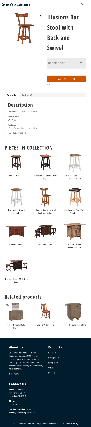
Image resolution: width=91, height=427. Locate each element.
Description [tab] (12, 95)
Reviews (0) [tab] (27, 95)
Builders (51, 373)
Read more (14, 374)
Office (50, 368)
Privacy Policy (72, 424)
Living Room (53, 363)
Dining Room (53, 358)
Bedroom (52, 353)
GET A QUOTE (67, 79)
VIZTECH (60, 424)
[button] (40, 16)
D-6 (48, 84)
